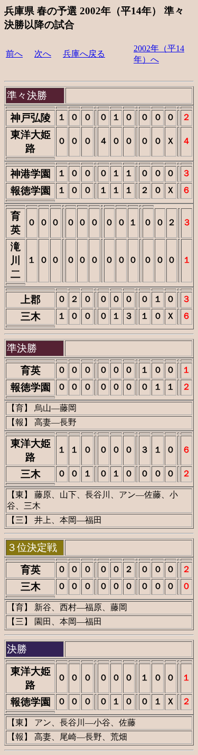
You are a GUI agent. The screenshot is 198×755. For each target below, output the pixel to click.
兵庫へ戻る (84, 53)
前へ (14, 53)
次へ (42, 53)
